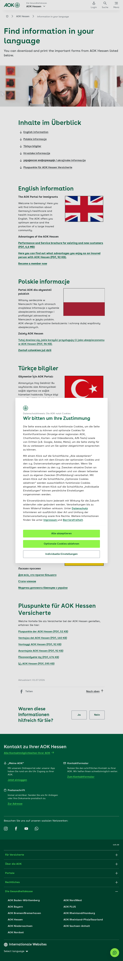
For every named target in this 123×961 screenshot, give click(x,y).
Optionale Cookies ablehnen (61, 544)
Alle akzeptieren (61, 533)
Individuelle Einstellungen (61, 554)
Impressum (50, 520)
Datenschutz (80, 508)
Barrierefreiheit (73, 520)
